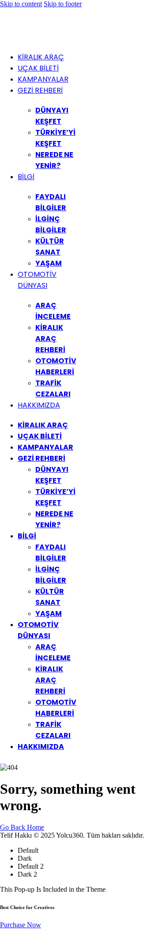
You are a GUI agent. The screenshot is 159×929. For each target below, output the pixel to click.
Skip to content (21, 4)
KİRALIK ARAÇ (41, 57)
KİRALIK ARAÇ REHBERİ (50, 338)
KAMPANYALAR (43, 79)
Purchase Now (20, 925)
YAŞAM (48, 263)
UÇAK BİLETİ (38, 68)
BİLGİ (26, 177)
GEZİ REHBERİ (40, 90)
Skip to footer (63, 4)
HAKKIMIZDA (39, 405)
